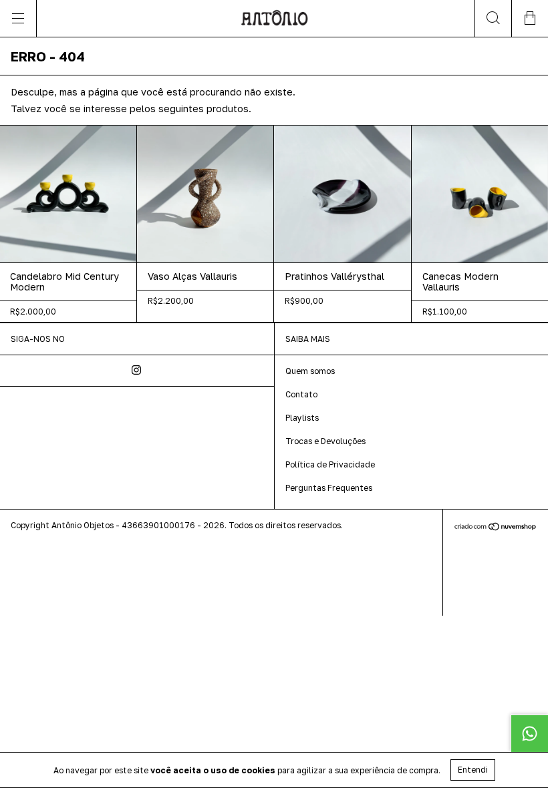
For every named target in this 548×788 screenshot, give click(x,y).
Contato (301, 394)
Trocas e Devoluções (325, 441)
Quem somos (310, 371)
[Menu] (18, 18)
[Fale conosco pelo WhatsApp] (529, 733)
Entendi (473, 770)
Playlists (302, 418)
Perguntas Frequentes (328, 488)
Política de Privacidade (330, 464)
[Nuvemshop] (495, 528)
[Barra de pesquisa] (492, 18)
